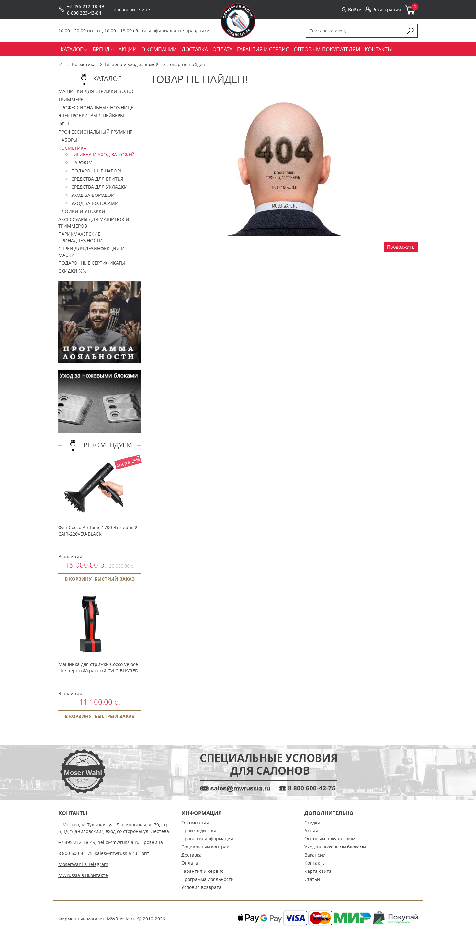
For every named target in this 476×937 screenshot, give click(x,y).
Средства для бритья (97, 179)
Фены (65, 124)
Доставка (191, 855)
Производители (198, 830)
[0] (410, 13)
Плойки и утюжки (81, 211)
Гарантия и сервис (202, 871)
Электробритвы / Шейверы (91, 116)
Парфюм (82, 163)
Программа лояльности (207, 879)
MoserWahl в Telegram (83, 864)
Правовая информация (207, 839)
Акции (311, 830)
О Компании (195, 822)
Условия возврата (201, 887)
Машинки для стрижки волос (96, 91)
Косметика (84, 64)
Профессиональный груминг (95, 132)
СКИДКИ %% (72, 271)
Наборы (67, 140)
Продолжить (400, 247)
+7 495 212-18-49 (85, 6)
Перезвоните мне (130, 9)
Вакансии (315, 855)
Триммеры (71, 99)
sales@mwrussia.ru (116, 853)
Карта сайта (318, 871)
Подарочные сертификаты (91, 263)
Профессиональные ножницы (96, 107)
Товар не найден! (187, 64)
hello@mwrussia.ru (118, 842)
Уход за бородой (93, 195)
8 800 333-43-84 (84, 13)
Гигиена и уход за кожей (132, 64)
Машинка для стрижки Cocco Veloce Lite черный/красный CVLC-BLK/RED (98, 667)
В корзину (78, 579)
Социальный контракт (206, 847)
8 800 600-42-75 (75, 853)
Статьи (312, 879)
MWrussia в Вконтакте (83, 875)
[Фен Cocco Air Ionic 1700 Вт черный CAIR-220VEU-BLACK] (90, 518)
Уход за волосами (95, 203)
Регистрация (386, 9)
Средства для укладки (99, 187)
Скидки (312, 822)
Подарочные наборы (97, 171)
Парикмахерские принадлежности (80, 237)
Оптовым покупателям (329, 839)
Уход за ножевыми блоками (335, 847)
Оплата (189, 863)
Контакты (315, 863)
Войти (355, 9)
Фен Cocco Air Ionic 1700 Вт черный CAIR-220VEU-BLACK (98, 530)
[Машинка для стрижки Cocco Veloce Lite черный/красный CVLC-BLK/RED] (90, 654)
